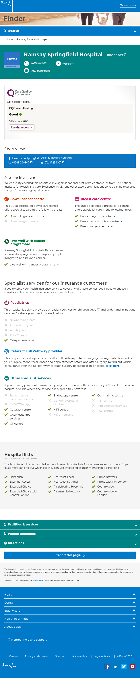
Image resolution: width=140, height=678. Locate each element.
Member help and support (28, 639)
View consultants (40, 70)
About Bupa (12, 626)
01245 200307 (38, 62)
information (38, 580)
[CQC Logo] (19, 96)
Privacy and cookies (36, 656)
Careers (13, 656)
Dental (8, 602)
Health (8, 594)
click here (112, 365)
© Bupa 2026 (124, 656)
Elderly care (12, 610)
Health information (17, 618)
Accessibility (79, 656)
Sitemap (60, 656)
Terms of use (128, 5)
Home (9, 39)
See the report (20, 127)
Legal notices (102, 656)
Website (67, 63)
